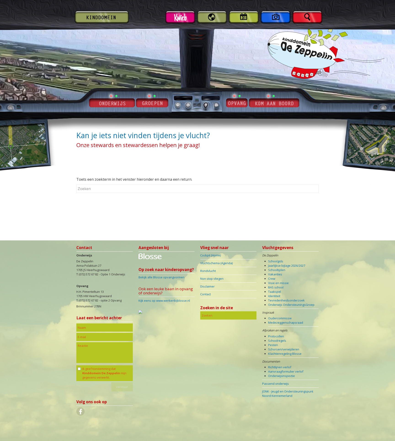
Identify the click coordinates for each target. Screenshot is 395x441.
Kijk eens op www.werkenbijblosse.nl (164, 300)
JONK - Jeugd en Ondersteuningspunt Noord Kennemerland (287, 393)
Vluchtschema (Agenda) (216, 263)
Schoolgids (275, 261)
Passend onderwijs (275, 384)
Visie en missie (278, 283)
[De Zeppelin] (150, 258)
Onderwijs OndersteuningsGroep (291, 305)
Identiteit (274, 296)
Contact (205, 294)
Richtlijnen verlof (279, 367)
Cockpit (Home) (210, 255)
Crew (271, 279)
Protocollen (276, 336)
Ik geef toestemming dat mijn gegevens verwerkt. (104, 373)
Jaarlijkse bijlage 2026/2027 (286, 266)
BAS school (275, 287)
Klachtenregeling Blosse (285, 354)
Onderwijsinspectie (281, 376)
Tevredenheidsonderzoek (286, 300)
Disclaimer (207, 286)
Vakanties (275, 274)
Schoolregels (277, 341)
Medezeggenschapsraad (285, 322)
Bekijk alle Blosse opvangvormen (161, 277)
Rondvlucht (208, 271)
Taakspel (274, 292)
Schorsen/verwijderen (283, 349)
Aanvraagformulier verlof (285, 371)
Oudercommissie (280, 318)
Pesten (273, 345)
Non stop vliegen (212, 279)
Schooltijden (276, 270)
